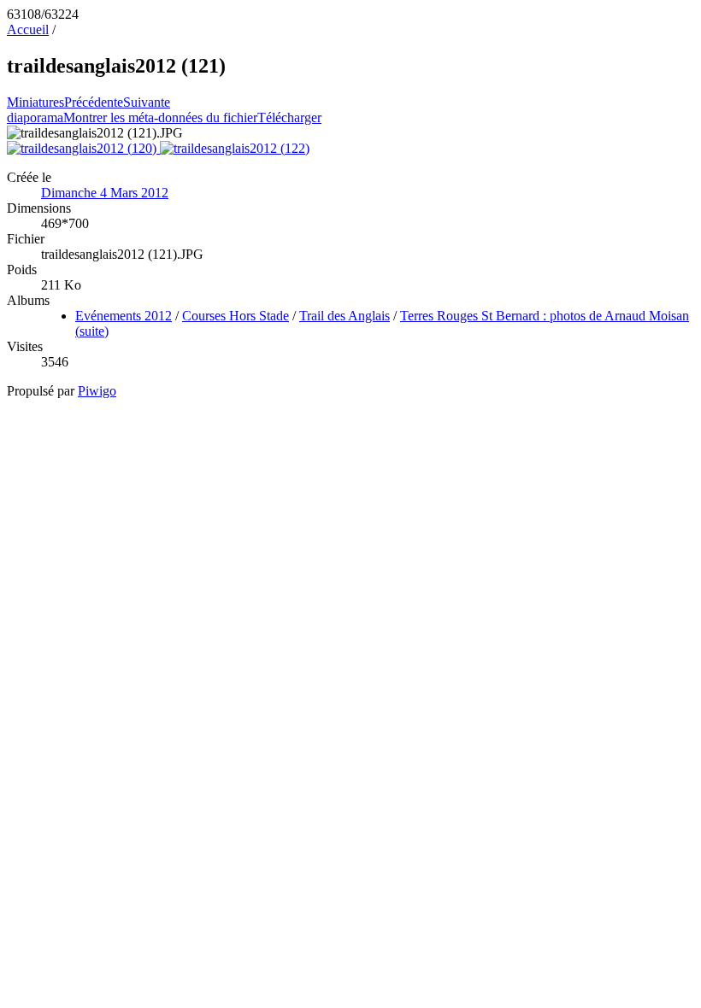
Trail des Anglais (344, 315)
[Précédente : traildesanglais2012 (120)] (83, 148)
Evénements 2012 (123, 315)
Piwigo (97, 391)
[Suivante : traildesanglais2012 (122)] (234, 148)
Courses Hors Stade (235, 315)
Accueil (28, 29)
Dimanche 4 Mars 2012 (104, 192)
